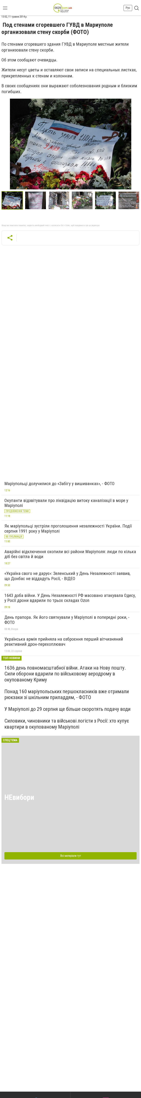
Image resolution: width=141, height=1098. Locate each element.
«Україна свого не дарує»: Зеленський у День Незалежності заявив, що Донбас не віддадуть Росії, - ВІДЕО (67, 576)
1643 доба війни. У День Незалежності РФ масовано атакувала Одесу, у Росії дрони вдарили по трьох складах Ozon (70, 598)
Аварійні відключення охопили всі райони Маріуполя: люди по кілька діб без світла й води (70, 554)
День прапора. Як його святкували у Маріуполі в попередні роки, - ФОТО (66, 620)
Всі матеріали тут (70, 855)
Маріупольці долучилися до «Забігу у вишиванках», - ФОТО (59, 483)
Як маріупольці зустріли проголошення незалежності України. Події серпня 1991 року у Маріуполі (68, 528)
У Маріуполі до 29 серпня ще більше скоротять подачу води (67, 709)
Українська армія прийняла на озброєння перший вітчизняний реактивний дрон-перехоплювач (63, 642)
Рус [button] (128, 8)
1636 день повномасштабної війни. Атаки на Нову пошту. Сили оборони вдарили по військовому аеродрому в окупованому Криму (65, 674)
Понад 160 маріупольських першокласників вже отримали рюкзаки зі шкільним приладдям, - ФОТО (66, 694)
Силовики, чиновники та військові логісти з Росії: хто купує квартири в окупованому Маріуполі (66, 724)
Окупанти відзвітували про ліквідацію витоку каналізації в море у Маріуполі (66, 503)
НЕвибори (19, 797)
